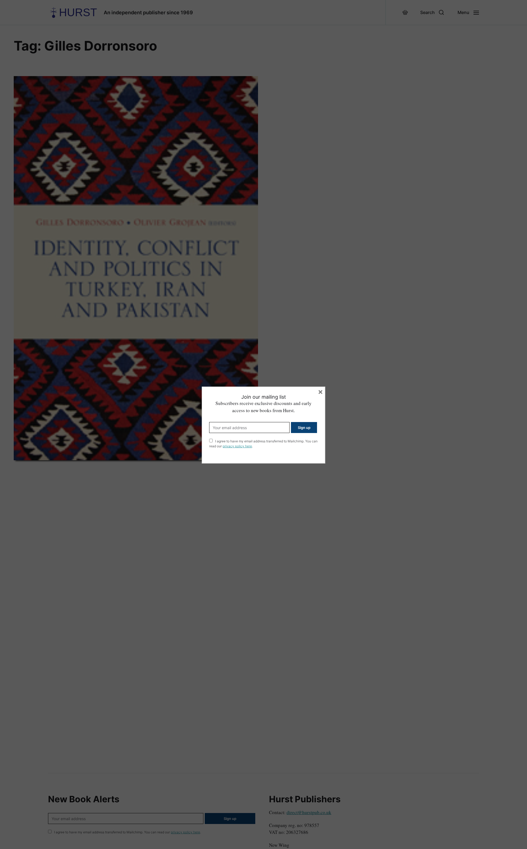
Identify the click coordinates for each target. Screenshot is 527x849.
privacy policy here (237, 446)
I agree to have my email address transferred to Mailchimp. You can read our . (263, 443)
